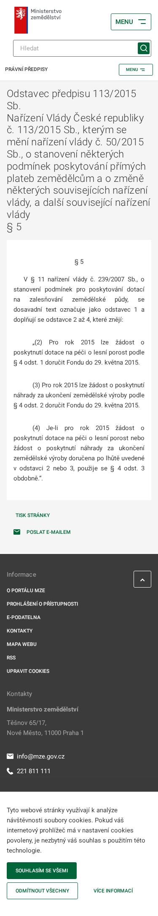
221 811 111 (34, 771)
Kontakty (19, 631)
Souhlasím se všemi (42, 871)
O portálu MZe (26, 590)
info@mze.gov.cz (40, 756)
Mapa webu (22, 644)
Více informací (113, 891)
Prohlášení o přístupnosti (42, 604)
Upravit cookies (28, 671)
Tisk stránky (33, 515)
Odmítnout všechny (42, 891)
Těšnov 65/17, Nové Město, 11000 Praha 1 (45, 728)
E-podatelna (23, 617)
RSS (11, 658)
